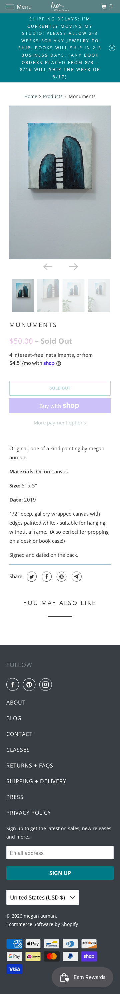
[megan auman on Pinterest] (30, 684)
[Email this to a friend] (76, 577)
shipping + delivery (36, 781)
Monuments (33, 325)
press (15, 797)
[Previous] (47, 266)
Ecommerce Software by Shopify (42, 924)
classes (18, 749)
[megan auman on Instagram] (47, 684)
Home (30, 96)
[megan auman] (60, 6)
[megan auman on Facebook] (14, 684)
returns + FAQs (29, 765)
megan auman (40, 916)
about (16, 702)
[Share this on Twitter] (31, 577)
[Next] (73, 266)
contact (19, 734)
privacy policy (28, 812)
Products (53, 96)
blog (14, 718)
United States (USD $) (38, 897)
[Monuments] (60, 182)
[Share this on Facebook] (46, 577)
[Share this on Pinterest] (61, 577)
